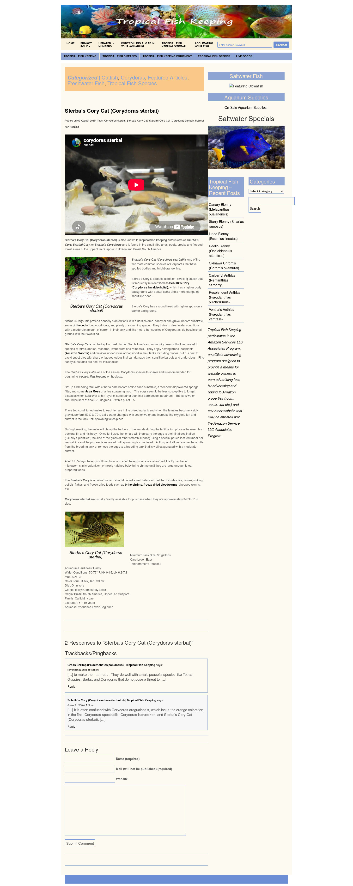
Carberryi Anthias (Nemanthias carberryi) (222, 280)
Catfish (110, 77)
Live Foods (244, 56)
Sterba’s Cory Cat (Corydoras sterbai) (112, 110)
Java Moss (92, 391)
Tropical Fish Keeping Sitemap (174, 44)
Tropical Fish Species (214, 56)
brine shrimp (133, 484)
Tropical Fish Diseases (120, 56)
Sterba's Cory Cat (137, 120)
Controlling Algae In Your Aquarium (137, 44)
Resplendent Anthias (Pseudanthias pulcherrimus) (224, 297)
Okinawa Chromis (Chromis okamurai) (224, 265)
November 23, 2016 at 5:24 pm (83, 669)
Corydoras (133, 77)
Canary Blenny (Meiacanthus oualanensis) (220, 209)
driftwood (79, 325)
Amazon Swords (77, 353)
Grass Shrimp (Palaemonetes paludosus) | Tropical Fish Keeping (111, 665)
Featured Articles (167, 77)
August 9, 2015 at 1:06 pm (80, 705)
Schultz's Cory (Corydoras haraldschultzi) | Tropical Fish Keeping (111, 700)
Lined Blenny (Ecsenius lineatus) (223, 236)
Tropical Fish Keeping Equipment (167, 56)
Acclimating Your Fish (204, 44)
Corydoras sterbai (114, 120)
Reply (71, 686)
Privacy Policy (86, 44)
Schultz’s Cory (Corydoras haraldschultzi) (160, 285)
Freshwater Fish (85, 83)
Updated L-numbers (106, 44)
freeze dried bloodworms (160, 484)
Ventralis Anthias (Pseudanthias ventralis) (221, 314)
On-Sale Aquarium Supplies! (246, 107)
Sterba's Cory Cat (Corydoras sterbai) (171, 120)
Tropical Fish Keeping (80, 56)
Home (70, 43)
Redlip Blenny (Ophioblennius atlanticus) (220, 251)
